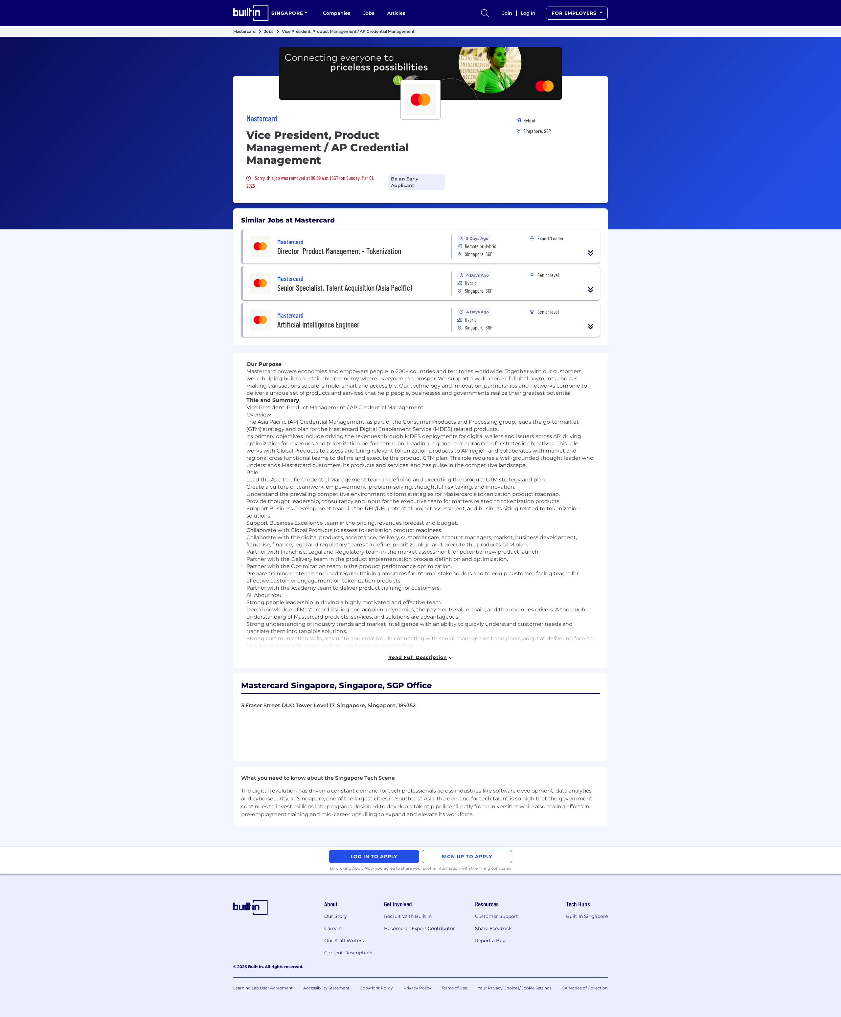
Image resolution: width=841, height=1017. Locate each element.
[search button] (485, 13)
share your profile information (430, 868)
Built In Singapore (587, 916)
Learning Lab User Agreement (263, 987)
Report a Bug (490, 940)
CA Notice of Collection (585, 987)
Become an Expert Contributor (419, 928)
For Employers (575, 13)
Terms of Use (454, 987)
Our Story (335, 916)
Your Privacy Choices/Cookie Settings (515, 987)
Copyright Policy (376, 987)
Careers (333, 928)
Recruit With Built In (408, 916)
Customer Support (496, 916)
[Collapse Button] (590, 253)
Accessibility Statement (326, 987)
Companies (336, 13)
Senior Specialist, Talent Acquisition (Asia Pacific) (344, 287)
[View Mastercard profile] (420, 73)
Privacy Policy (417, 987)
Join (507, 13)
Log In (528, 13)
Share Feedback (493, 928)
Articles (396, 13)
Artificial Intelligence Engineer (318, 324)
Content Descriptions (349, 953)
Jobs (368, 13)
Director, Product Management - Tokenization (339, 251)
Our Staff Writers (344, 940)
